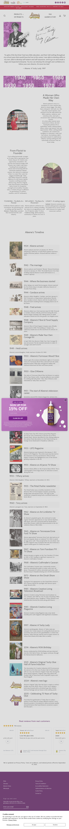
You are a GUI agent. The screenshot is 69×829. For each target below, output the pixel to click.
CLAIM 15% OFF (18, 418)
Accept (34, 825)
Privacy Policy (12, 820)
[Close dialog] (65, 400)
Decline (55, 825)
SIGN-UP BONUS (18, 402)
